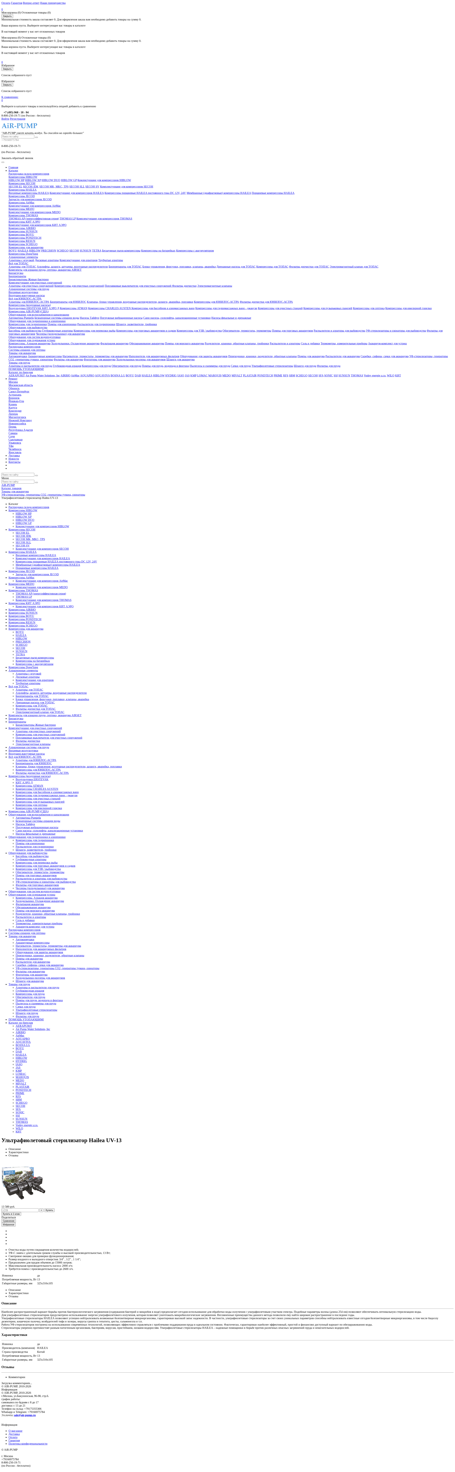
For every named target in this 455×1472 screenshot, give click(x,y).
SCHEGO (63, 250)
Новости (14, 458)
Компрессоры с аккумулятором (195, 250)
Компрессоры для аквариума (26, 247)
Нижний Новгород (20, 420)
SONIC (328, 375)
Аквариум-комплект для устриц (387, 343)
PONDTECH (265, 375)
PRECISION (48, 250)
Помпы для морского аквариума (184, 343)
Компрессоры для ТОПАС (272, 266)
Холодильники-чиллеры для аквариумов (141, 359)
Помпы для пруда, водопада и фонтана (165, 365)
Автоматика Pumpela (21, 317)
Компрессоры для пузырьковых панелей (327, 308)
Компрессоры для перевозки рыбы (95, 330)
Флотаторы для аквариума (100, 359)
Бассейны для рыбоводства (25, 330)
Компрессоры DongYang (23, 253)
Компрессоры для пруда (96, 365)
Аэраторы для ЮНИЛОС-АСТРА (29, 301)
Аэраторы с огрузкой (21, 260)
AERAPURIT (17, 375)
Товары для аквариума (22, 353)
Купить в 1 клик (11, 1214)
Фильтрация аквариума (114, 343)
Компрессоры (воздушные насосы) (30, 305)
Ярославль (15, 452)
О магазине (15, 1430)
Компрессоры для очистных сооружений (79, 285)
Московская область (21, 385)
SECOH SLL (77, 186)
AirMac (75, 375)
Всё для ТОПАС (18, 263)
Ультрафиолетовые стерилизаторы (272, 365)
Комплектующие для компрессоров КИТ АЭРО (37, 224)
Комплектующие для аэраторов (79, 260)
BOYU (13, 250)
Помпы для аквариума (311, 356)
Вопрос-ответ (31, 2)
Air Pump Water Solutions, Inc (42, 375)
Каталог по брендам (21, 372)
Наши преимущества (53, 2)
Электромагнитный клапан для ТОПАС (354, 266)
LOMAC (202, 375)
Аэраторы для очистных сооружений (31, 285)
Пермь (12, 426)
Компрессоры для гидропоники (28, 324)
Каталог (13, 170)
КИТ (398, 375)
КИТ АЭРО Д (50, 308)
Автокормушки (18, 356)
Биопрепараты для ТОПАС (125, 266)
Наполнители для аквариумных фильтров (154, 356)
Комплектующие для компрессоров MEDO (35, 212)
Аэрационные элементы (23, 256)
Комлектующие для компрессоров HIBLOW (104, 180)
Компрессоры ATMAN (73, 308)
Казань (13, 404)
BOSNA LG (118, 375)
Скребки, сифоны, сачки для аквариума (385, 356)
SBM (292, 375)
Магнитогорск (17, 417)
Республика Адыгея (21, 429)
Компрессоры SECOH (22, 183)
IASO (180, 375)
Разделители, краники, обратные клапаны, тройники (237, 343)
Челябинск (15, 449)
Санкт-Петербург (19, 391)
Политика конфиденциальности (28, 1443)
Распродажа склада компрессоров (29, 173)
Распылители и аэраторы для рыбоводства (339, 330)
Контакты (14, 461)
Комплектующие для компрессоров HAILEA (77, 192)
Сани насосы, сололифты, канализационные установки (177, 317)
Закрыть (7, 16)
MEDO (226, 375)
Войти (5, 118)
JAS (187, 375)
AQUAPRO (87, 375)
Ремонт (13, 378)
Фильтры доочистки (184, 285)
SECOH (74, 250)
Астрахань (15, 394)
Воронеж (14, 397)
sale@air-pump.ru (25, 1415)
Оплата (5, 2)
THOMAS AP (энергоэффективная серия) (34, 218)
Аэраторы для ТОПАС (22, 266)
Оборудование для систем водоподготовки (35, 337)
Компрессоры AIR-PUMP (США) (29, 311)
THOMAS (357, 375)
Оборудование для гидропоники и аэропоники (37, 321)
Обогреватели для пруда (126, 365)
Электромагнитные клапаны (214, 285)
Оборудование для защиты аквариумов (204, 356)
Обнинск (14, 388)
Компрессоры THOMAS (23, 215)
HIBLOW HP (16, 180)
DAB (138, 375)
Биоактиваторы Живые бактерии (29, 279)
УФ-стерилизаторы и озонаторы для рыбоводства (396, 330)
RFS (285, 375)
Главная (13, 167)
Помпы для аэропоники (62, 324)
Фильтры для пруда (328, 365)
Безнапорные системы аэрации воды (56, 317)
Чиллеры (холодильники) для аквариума (60, 333)
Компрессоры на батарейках (158, 250)
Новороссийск (17, 423)
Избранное (8, 1224)
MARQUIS (215, 375)
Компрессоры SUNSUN (23, 231)
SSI (336, 375)
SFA (320, 375)
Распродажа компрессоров (25, 346)
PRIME (278, 375)
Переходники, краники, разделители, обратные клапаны (262, 356)
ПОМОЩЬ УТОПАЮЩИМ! (26, 369)
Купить (49, 1210)
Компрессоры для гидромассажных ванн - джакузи (226, 308)
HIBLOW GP (69, 180)
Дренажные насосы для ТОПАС (236, 266)
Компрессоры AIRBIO (22, 228)
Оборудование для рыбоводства (28, 327)
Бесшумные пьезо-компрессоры (121, 250)
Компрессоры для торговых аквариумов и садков (146, 330)
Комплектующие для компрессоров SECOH (126, 186)
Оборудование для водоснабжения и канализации (39, 314)
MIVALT (237, 375)
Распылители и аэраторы (285, 343)
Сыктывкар (16, 439)
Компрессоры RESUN (22, 240)
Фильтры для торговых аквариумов (37, 885)
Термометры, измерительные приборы (344, 343)
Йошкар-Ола (16, 401)
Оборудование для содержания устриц (32, 340)
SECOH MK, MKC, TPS (54, 186)
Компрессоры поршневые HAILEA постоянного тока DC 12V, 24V (145, 192)
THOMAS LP (68, 218)
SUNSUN (85, 250)
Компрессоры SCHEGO (23, 244)
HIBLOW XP (33, 180)
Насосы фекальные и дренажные (231, 317)
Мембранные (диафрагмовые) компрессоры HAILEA (219, 192)
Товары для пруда (19, 362)
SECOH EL (15, 186)
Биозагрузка (16, 273)
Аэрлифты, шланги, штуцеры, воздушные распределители (72, 266)
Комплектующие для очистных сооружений (35, 282)
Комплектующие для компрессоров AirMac (35, 205)
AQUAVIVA (102, 375)
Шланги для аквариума (180, 359)
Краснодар (15, 410)
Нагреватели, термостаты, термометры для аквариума (95, 356)
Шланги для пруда (305, 365)
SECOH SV (92, 186)
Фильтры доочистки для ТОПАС (309, 266)
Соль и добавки (310, 343)
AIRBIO (65, 375)
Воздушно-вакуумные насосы (27, 295)
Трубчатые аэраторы (110, 260)
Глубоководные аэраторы (57, 330)
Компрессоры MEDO (21, 208)
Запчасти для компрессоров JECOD (30, 199)
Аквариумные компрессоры (45, 356)
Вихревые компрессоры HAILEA (29, 192)
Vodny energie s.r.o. (375, 375)
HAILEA (23, 250)
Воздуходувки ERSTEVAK (25, 308)
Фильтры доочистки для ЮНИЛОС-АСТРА (266, 301)
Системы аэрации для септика (27, 349)
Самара (13, 433)
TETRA (96, 250)
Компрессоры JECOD (22, 196)
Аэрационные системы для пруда (29, 289)
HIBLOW (35, 250)
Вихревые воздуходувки (23, 292)
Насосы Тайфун (89, 317)
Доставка (14, 455)
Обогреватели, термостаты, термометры (247, 330)
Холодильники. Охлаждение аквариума (75, 343)
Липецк (13, 413)
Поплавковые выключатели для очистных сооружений (138, 285)
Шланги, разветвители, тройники (136, 324)
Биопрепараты (17, 276)
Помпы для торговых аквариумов (292, 330)
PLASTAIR (250, 375)
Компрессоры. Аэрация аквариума (29, 343)
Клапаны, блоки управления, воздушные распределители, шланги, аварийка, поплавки (140, 301)
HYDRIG (171, 375)
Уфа (11, 445)
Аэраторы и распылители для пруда (30, 365)
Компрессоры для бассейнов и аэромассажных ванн (163, 308)
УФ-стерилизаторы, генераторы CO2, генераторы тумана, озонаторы (57, 968)
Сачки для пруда (241, 365)
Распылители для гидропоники (96, 324)
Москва (13, 381)
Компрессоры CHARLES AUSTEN (110, 308)
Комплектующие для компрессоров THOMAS (104, 218)
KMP (193, 375)
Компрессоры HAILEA (23, 189)
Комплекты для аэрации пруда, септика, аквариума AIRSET (45, 269)
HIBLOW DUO (51, 180)
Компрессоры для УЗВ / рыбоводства (199, 330)
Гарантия (16, 2)
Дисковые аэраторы (47, 260)
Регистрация (17, 118)
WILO (390, 375)
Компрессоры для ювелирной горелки (408, 308)
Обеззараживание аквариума (146, 343)
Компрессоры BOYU (21, 234)
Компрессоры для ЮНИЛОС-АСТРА (216, 301)
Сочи (12, 436)
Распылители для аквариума (342, 356)
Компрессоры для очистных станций (280, 308)
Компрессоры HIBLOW (23, 176)
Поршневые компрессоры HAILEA (273, 192)
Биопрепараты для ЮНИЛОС (68, 301)
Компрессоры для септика (369, 308)
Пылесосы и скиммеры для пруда (210, 365)
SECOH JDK (31, 186)
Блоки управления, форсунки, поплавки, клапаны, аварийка (179, 266)
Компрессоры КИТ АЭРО (24, 221)
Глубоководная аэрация (67, 365)
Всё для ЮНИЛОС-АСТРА (25, 298)
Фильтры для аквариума (68, 359)
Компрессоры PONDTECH (25, 237)
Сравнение (8, 1221)
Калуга (13, 407)
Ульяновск (15, 442)
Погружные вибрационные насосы (121, 317)
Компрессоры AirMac (21, 202)
